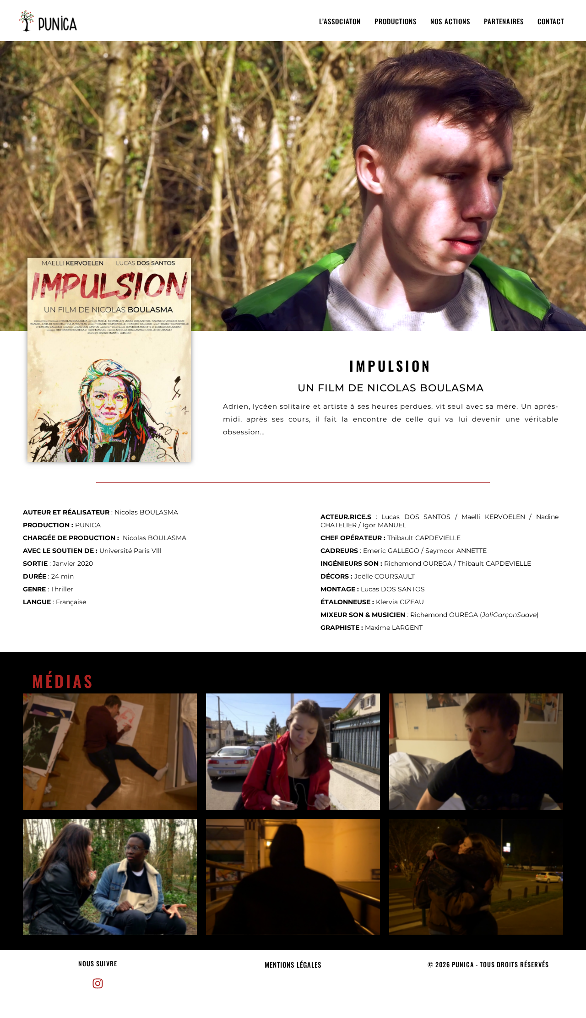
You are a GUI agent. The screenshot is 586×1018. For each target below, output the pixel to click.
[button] (97, 963)
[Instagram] (97, 983)
